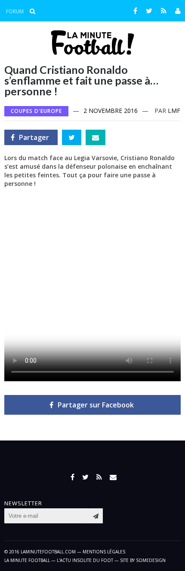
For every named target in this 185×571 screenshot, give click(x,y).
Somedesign (151, 560)
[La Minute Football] (93, 52)
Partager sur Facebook (96, 405)
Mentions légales (104, 552)
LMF (174, 110)
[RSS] (164, 10)
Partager (30, 139)
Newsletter (23, 503)
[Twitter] (149, 10)
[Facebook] (135, 10)
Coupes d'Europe (36, 111)
